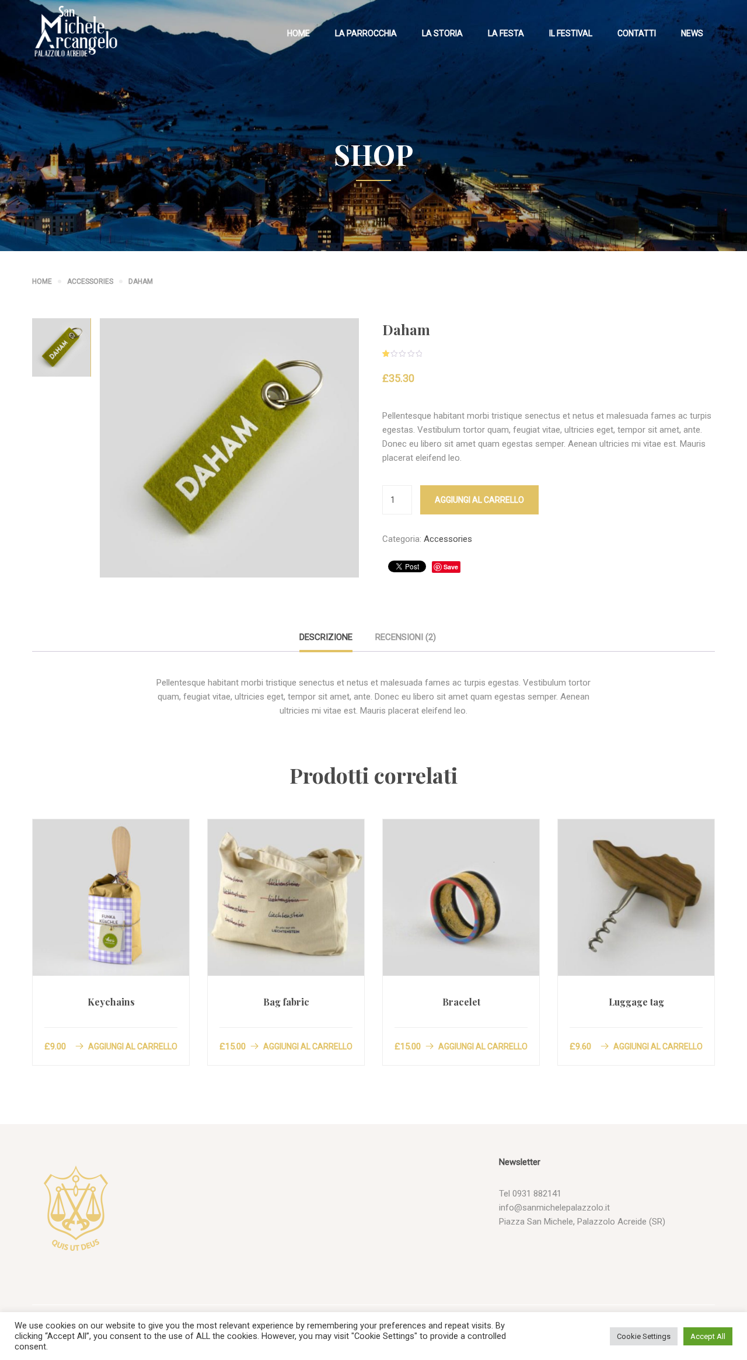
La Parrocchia (366, 33)
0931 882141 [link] (536, 1193)
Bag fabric (286, 1002)
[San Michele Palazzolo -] (76, 32)
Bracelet (461, 1002)
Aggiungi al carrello (479, 500)
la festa (506, 33)
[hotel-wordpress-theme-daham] (229, 447)
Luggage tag (636, 1002)
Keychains (111, 1002)
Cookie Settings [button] (644, 1336)
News (692, 33)
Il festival (570, 33)
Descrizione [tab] (325, 637)
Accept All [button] (707, 1336)
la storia (442, 33)
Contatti (636, 33)
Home (298, 33)
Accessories (90, 281)
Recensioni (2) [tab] (405, 637)
